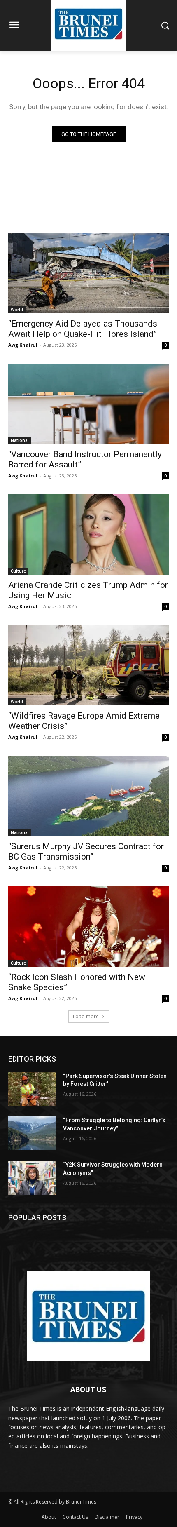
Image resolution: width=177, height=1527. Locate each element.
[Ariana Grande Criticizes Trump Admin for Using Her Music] (88, 534)
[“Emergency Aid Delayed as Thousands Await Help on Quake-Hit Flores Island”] (88, 273)
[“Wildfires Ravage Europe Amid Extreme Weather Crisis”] (88, 665)
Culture (18, 571)
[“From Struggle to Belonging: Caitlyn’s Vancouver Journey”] (32, 1133)
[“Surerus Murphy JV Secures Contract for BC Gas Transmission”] (88, 796)
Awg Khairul (22, 345)
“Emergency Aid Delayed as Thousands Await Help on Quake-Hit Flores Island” (82, 329)
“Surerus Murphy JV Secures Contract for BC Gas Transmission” (86, 851)
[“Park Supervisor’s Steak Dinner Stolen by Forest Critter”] (32, 1089)
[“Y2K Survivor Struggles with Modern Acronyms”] (32, 1178)
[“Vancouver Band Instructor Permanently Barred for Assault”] (88, 404)
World (17, 309)
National (20, 440)
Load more (86, 1016)
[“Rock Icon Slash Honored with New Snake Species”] (88, 926)
